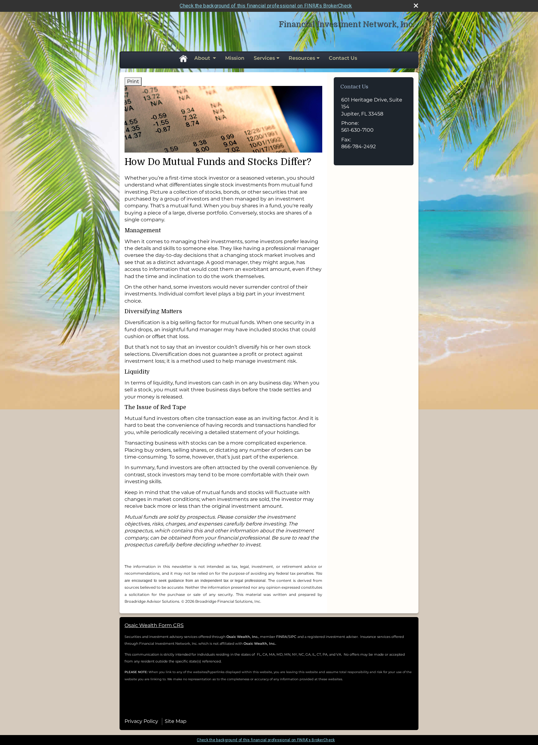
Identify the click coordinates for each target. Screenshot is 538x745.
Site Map (175, 721)
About (202, 58)
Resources (302, 58)
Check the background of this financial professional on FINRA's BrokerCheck (266, 6)
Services (264, 58)
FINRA (281, 636)
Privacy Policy (141, 721)
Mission (234, 58)
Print (133, 81)
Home (183, 58)
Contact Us (343, 58)
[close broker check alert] (415, 5)
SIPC (292, 636)
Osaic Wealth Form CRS (154, 625)
